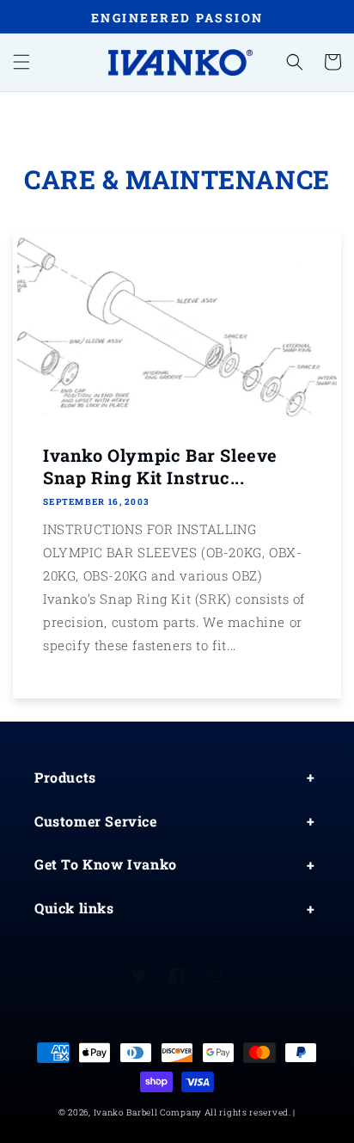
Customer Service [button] (95, 821)
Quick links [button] (74, 908)
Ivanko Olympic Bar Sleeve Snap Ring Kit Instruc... (160, 466)
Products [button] (65, 777)
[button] (21, 62)
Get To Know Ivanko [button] (105, 864)
